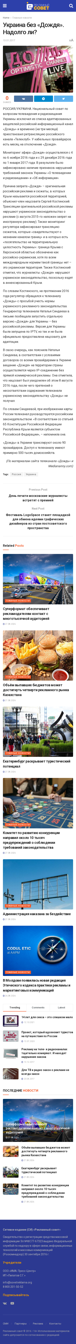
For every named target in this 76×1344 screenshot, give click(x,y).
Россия (16, 474)
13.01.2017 (9, 40)
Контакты (55, 1323)
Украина (31, 474)
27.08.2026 (10, 624)
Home (6, 17)
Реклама (38, 1323)
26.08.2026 (10, 996)
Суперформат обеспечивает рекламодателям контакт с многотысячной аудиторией (26, 614)
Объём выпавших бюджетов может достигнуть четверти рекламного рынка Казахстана (36, 690)
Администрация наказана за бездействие (37, 914)
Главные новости (22, 17)
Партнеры (21, 1323)
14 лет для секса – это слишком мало (47, 1017)
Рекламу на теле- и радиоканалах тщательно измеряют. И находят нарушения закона (44, 1053)
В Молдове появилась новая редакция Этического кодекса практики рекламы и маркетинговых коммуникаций (36, 985)
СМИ (5, 1323)
